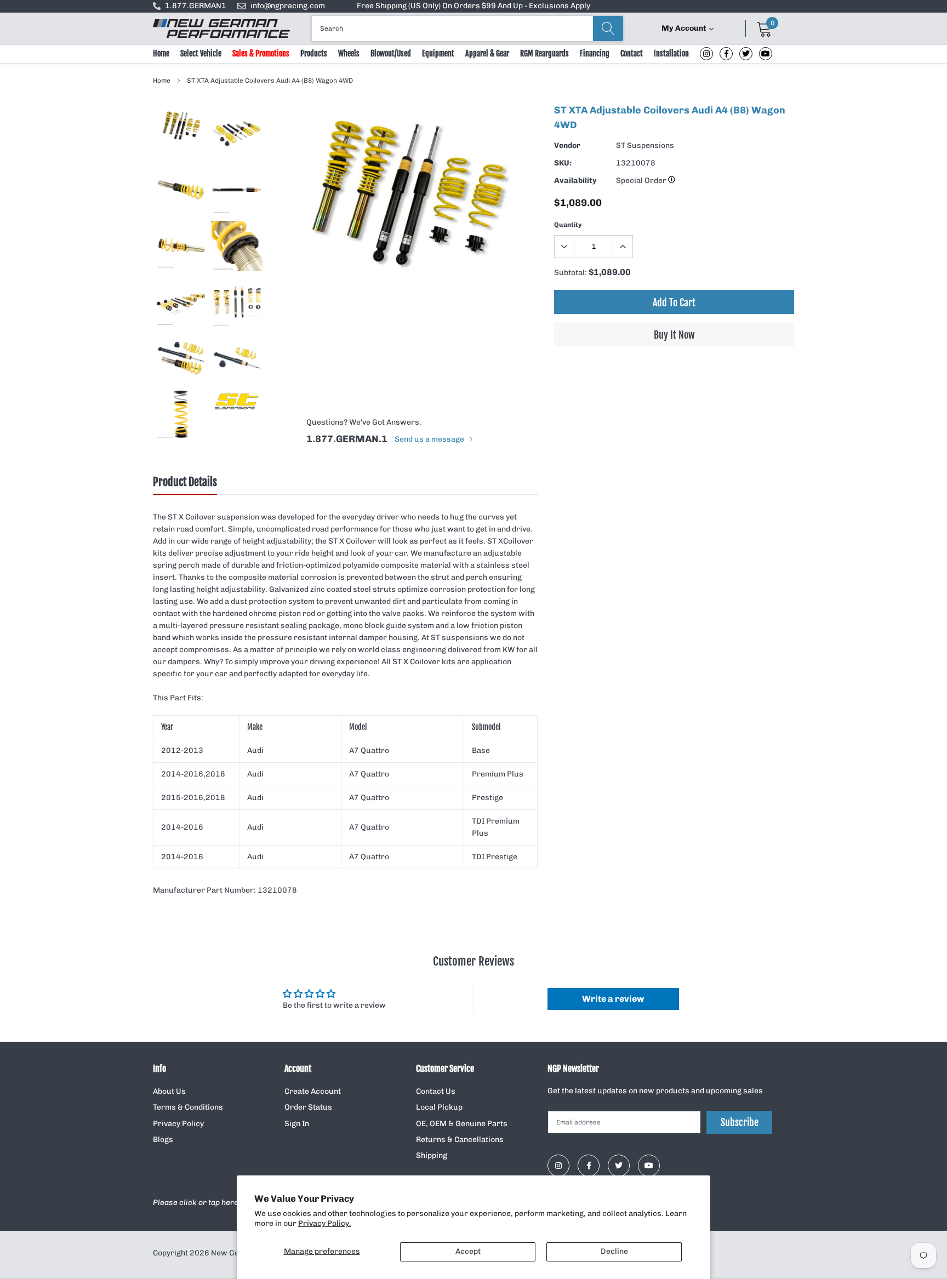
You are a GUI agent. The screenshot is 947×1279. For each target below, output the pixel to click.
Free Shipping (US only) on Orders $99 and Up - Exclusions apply (473, 5)
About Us (169, 1091)
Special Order (642, 180)
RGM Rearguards (544, 53)
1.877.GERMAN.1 (346, 439)
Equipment (438, 53)
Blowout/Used (390, 53)
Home (161, 53)
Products (313, 53)
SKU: (563, 163)
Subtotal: (570, 272)
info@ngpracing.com (287, 5)
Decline (614, 1251)
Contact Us (435, 1091)
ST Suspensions (645, 145)
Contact (631, 53)
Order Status (308, 1107)
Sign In (296, 1123)
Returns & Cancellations (460, 1139)
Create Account (312, 1091)
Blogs (163, 1139)
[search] (608, 28)
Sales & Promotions (260, 53)
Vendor (567, 145)
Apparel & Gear (487, 53)
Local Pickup (439, 1107)
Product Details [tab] (185, 482)
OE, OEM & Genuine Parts (461, 1123)
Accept (468, 1251)
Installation (671, 53)
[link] (706, 53)
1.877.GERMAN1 (195, 5)
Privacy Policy (178, 1123)
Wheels (349, 53)
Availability (575, 180)
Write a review (613, 998)
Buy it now (674, 335)
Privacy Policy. (324, 1223)
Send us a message (430, 439)
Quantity (568, 225)
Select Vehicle (200, 53)
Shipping (431, 1155)
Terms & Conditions (188, 1107)
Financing (594, 53)
